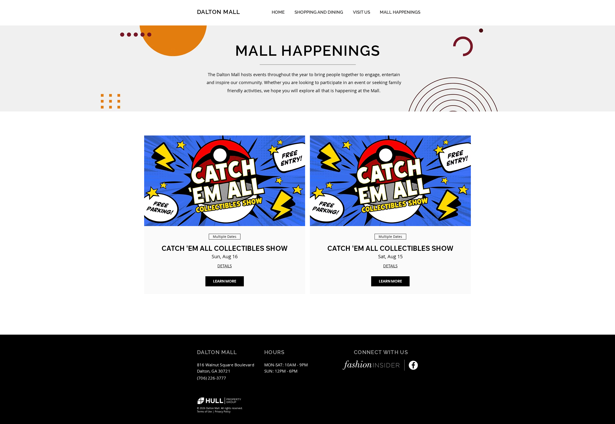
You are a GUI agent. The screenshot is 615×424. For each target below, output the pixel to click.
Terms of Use (204, 411)
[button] (400, 12)
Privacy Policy (222, 411)
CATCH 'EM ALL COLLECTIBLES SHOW (224, 248)
